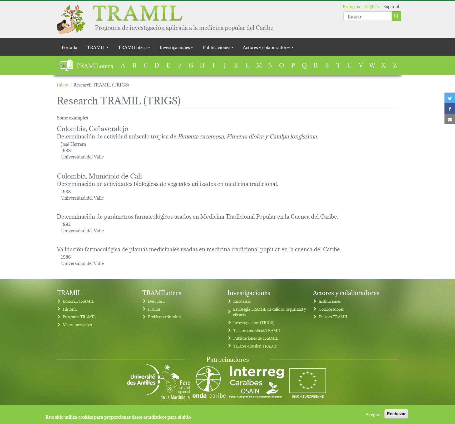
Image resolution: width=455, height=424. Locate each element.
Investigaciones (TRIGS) (253, 322)
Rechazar (396, 414)
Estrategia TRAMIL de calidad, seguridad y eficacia (269, 312)
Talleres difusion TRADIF (255, 346)
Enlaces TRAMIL (333, 317)
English (371, 5)
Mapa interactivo (77, 324)
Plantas (154, 309)
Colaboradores (331, 309)
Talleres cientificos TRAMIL (257, 330)
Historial (70, 309)
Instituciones (330, 301)
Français (351, 5)
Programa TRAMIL (79, 317)
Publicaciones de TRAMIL (255, 338)
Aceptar (373, 414)
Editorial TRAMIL (78, 301)
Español (391, 5)
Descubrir (156, 301)
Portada (69, 46)
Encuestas (242, 301)
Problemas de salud (164, 317)
